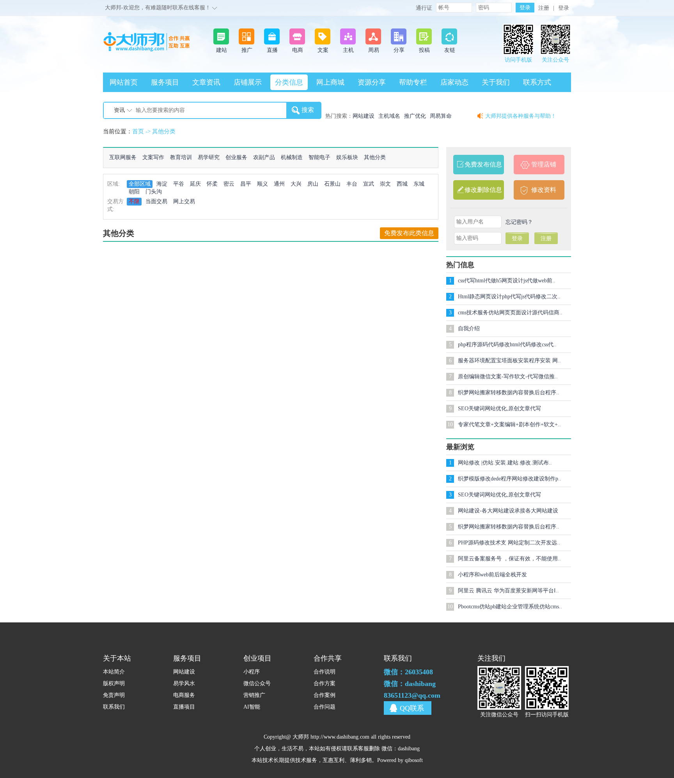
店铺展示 (248, 82)
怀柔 (212, 184)
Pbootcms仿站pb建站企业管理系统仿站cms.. (510, 607)
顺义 (262, 184)
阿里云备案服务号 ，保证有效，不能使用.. (509, 559)
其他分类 (164, 131)
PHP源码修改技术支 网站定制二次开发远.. (509, 543)
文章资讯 (206, 82)
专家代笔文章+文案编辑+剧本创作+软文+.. (509, 424)
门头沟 (153, 192)
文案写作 (153, 157)
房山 (312, 184)
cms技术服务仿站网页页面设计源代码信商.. (510, 312)
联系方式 (537, 82)
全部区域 (140, 184)
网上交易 (184, 201)
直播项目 (184, 707)
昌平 (245, 184)
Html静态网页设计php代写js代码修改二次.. (509, 297)
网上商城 (330, 82)
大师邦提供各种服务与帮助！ (520, 116)
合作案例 (324, 695)
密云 (228, 184)
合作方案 (324, 683)
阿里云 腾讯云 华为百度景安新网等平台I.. (508, 591)
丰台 (351, 184)
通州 (279, 184)
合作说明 (324, 672)
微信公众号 (257, 683)
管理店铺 (543, 164)
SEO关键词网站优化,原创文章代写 (499, 408)
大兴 (296, 184)
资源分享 (372, 82)
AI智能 (251, 707)
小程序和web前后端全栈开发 (492, 575)
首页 (138, 131)
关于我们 (496, 82)
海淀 (161, 184)
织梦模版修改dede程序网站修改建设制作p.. (509, 479)
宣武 (368, 184)
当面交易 (156, 201)
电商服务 (184, 695)
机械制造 (292, 157)
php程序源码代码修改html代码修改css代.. (507, 344)
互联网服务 (123, 157)
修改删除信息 (483, 189)
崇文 (385, 184)
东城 (418, 184)
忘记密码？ (519, 222)
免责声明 (114, 695)
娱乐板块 (347, 157)
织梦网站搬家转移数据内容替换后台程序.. (508, 392)
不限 (134, 201)
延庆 (195, 184)
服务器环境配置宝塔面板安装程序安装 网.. (509, 360)
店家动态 (454, 82)
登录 (563, 8)
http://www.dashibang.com (339, 737)
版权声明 (114, 683)
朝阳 (134, 192)
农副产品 (264, 157)
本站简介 (114, 672)
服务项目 (165, 82)
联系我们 (114, 707)
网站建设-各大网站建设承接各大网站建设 (508, 511)
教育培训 (181, 157)
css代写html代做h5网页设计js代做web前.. (506, 281)
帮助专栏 (413, 82)
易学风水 (184, 683)
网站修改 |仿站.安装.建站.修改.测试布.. (505, 463)
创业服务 (236, 157)
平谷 (178, 184)
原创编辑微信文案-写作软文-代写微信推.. (508, 376)
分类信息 (289, 82)
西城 (402, 184)
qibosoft (414, 760)
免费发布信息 (483, 164)
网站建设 (184, 672)
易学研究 (209, 157)
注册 (543, 8)
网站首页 (124, 82)
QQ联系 (412, 708)
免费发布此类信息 (409, 233)
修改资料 (543, 189)
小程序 (251, 672)
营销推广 (254, 695)
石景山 (332, 184)
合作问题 (324, 707)
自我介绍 (469, 328)
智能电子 (319, 157)
